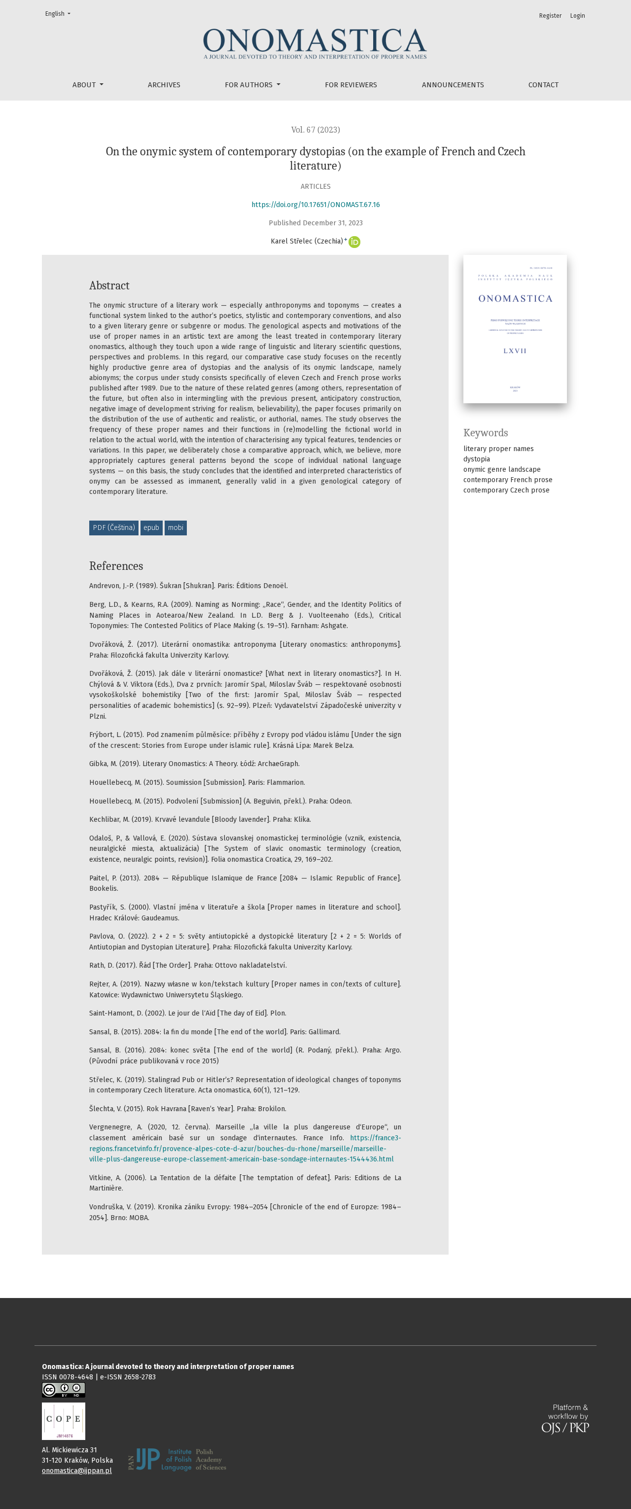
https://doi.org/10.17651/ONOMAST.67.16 (315, 205)
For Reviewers (351, 84)
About (85, 84)
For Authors (250, 84)
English (59, 13)
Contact (543, 84)
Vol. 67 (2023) (315, 130)
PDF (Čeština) (114, 528)
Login (577, 15)
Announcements (453, 84)
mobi (175, 528)
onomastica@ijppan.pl (77, 1471)
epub (151, 528)
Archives (164, 84)
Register (550, 15)
